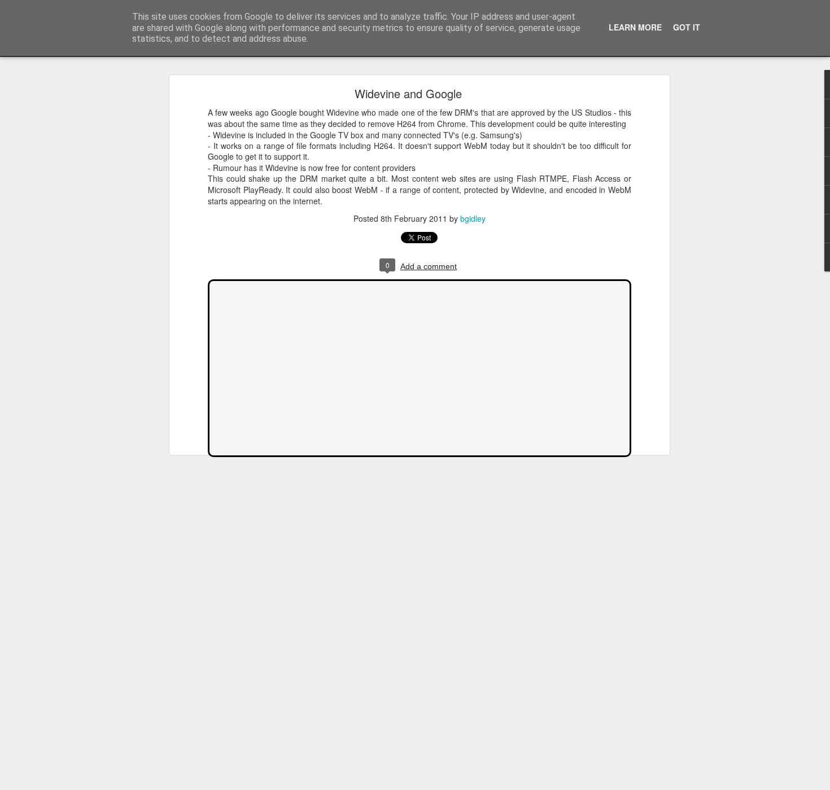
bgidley (473, 217)
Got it (686, 27)
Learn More (635, 27)
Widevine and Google (408, 93)
